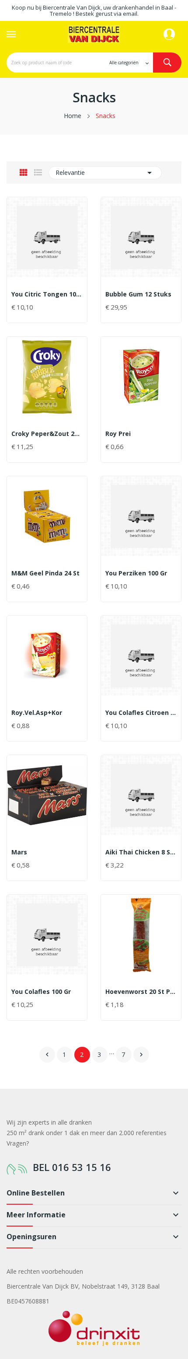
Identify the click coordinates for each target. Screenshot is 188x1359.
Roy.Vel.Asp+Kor (36, 713)
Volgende (141, 1055)
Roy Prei (118, 434)
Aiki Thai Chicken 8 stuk (141, 852)
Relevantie (105, 172)
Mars (19, 852)
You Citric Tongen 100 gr (47, 294)
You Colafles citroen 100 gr (141, 713)
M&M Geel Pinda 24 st (45, 573)
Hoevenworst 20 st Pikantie (141, 992)
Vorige (47, 1055)
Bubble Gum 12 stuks (138, 294)
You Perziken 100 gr (136, 573)
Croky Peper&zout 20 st (47, 434)
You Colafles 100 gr (41, 992)
